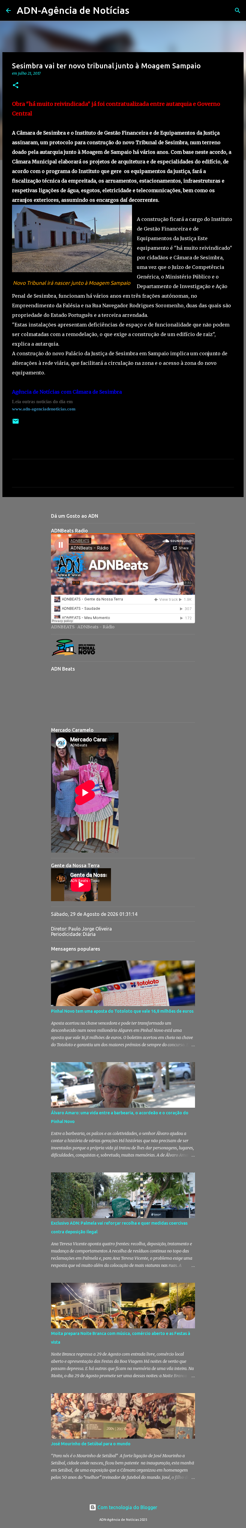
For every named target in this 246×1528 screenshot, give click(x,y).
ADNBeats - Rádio (96, 627)
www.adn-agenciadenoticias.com (44, 409)
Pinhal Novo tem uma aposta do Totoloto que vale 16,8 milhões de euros (122, 1011)
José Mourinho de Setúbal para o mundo (90, 1443)
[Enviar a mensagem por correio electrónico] (15, 423)
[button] (15, 86)
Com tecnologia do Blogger (126, 1507)
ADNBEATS (63, 627)
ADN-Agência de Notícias (73, 10)
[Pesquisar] (137, 10)
